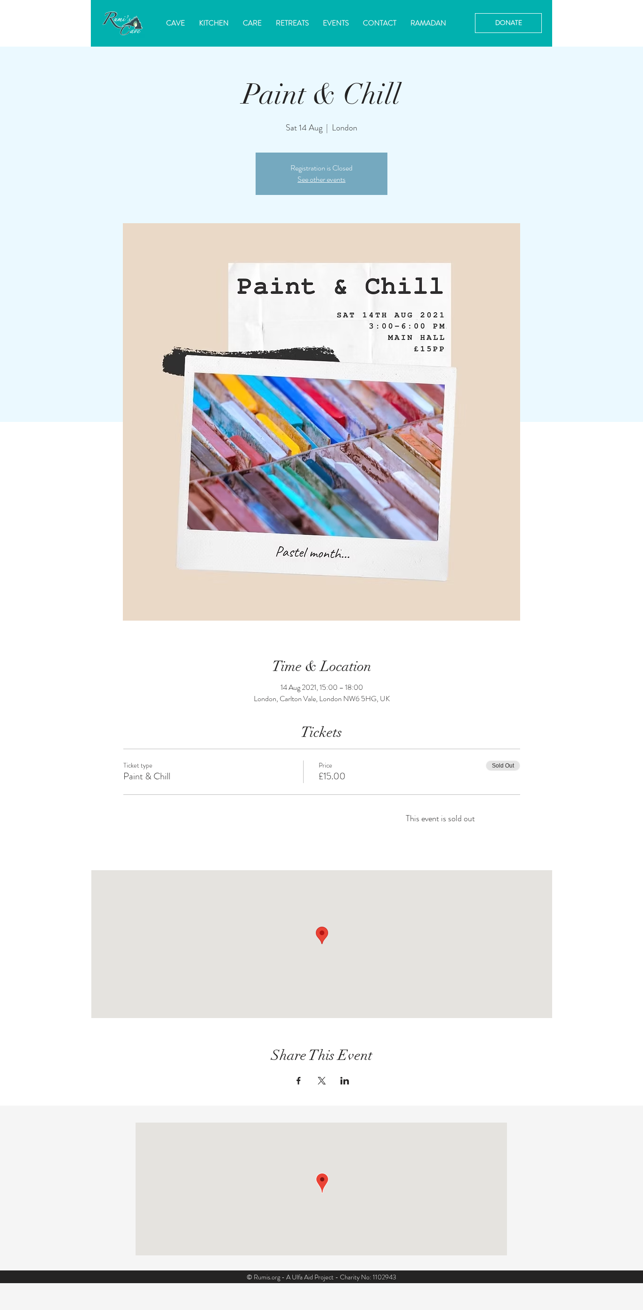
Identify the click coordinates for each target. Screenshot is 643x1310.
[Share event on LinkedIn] (344, 1080)
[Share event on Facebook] (298, 1080)
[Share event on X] (321, 1080)
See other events (321, 179)
